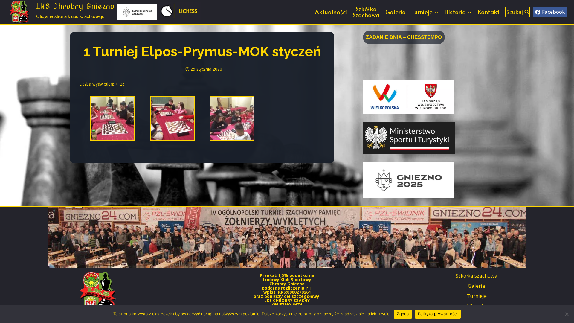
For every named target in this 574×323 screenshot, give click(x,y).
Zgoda (403, 313)
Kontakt (489, 12)
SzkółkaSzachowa (366, 12)
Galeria (395, 12)
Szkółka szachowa (476, 275)
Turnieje (477, 295)
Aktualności (331, 12)
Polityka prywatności (438, 313)
